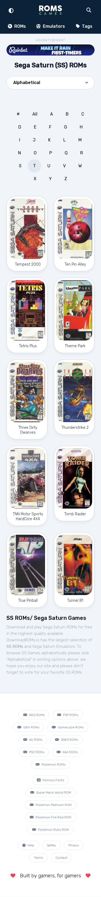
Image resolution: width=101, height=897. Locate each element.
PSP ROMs (70, 715)
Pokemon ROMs (53, 764)
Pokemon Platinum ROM (53, 805)
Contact (61, 858)
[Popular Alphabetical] (50, 84)
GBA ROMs (30, 727)
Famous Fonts (53, 780)
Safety (51, 845)
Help (30, 845)
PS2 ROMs (36, 752)
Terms (38, 858)
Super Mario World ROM (53, 792)
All (34, 114)
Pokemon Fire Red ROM (53, 817)
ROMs (19, 26)
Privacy (73, 845)
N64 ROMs (70, 752)
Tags (86, 26)
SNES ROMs (69, 740)
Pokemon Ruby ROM (53, 830)
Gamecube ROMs (70, 727)
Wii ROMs (35, 740)
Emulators (53, 26)
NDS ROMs (36, 715)
